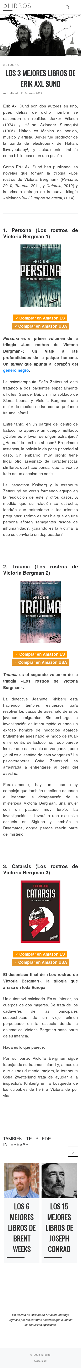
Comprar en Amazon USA (42, 326)
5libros (46, 1355)
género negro (16, 370)
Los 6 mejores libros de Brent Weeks (22, 1227)
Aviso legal (40, 1360)
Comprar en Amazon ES (42, 318)
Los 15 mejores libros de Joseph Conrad (59, 1227)
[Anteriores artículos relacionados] (62, 1152)
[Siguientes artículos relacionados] (73, 1152)
